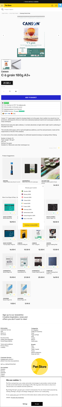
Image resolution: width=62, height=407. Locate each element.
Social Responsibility (6, 341)
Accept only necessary (17, 397)
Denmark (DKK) (27, 197)
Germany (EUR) (27, 209)
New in (33, 339)
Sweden (3, 369)
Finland (3, 374)
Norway (3, 371)
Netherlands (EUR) (28, 212)
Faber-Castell (35, 349)
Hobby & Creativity (36, 331)
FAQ (2, 331)
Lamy (32, 347)
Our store (3, 334)
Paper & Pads (5, 13)
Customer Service (6, 330)
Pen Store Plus (5, 338)
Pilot (32, 346)
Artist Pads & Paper (14, 13)
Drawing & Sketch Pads (25, 13)
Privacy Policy (4, 346)
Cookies (3, 347)
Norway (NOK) (27, 194)
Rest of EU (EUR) (28, 218)
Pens (32, 333)
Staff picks (34, 341)
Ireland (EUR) (27, 203)
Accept (37, 404)
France (2, 376)
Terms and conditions (7, 344)
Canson (5, 71)
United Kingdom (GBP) (29, 215)
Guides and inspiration (7, 339)
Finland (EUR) (27, 200)
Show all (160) (35, 354)
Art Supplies (34, 330)
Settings (25, 404)
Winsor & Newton (36, 352)
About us (3, 333)
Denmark (3, 372)
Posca (33, 351)
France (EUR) (27, 206)
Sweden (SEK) (27, 191)
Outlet (33, 338)
